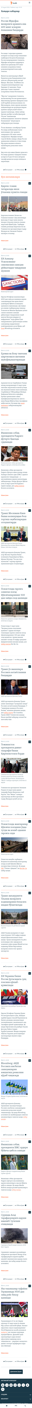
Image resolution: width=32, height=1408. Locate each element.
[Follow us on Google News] (27, 1385)
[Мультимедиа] (6, 1406)
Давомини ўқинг (16, 1372)
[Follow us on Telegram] (7, 1385)
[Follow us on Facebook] (11, 1385)
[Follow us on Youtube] (2, 1385)
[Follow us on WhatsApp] (19, 1385)
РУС (16, 1405)
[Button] (8, 170)
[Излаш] (25, 1406)
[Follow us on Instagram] (15, 1385)
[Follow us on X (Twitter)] (23, 1385)
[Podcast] (2, 1389)
